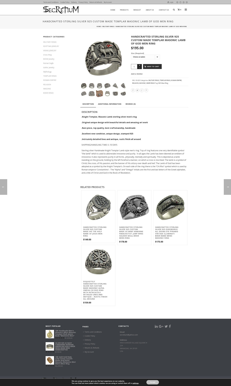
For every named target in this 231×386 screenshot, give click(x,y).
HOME (112, 10)
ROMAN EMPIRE (176, 80)
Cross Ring (47, 55)
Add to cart (153, 66)
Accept (152, 382)
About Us (150, 10)
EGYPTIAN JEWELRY (51, 46)
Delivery (88, 340)
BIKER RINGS (151, 83)
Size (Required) (137, 53)
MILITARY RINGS (108, 26)
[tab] (88, 104)
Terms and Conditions (93, 332)
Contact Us (164, 10)
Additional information (109, 104)
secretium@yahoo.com (129, 335)
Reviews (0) (131, 104)
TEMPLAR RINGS (165, 80)
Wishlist (137, 10)
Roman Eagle (48, 63)
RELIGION (135, 83)
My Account (89, 352)
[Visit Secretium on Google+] (161, 327)
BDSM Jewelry (48, 59)
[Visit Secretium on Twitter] (166, 327)
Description (88, 104)
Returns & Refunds (92, 348)
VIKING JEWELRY (49, 50)
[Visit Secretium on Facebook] (170, 327)
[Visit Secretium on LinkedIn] (156, 327)
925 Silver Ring (163, 83)
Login (171, 2)
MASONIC (142, 83)
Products (124, 10)
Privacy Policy (90, 344)
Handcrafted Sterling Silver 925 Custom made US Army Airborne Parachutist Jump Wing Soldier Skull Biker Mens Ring (131, 232)
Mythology (47, 72)
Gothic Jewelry (48, 67)
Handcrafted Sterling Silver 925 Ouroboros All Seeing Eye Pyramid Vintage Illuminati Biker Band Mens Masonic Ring (166, 232)
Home (99, 26)
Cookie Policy (90, 336)
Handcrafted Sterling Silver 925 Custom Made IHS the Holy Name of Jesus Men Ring (94, 231)
